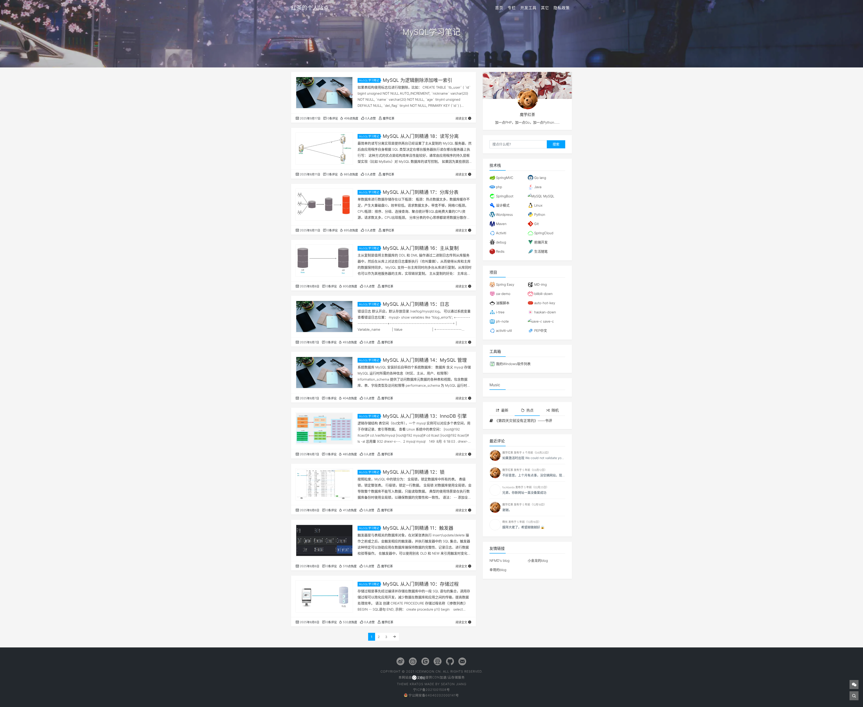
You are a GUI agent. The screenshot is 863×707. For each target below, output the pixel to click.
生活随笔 (540, 251)
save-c (548, 321)
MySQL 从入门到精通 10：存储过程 (421, 584)
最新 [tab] (504, 410)
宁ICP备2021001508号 (431, 689)
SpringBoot (504, 196)
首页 (499, 8)
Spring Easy (504, 284)
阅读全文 (461, 118)
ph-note (502, 321)
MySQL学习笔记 (369, 80)
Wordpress (504, 214)
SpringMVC (504, 178)
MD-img (540, 284)
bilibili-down (543, 294)
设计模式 (502, 205)
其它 (545, 8)
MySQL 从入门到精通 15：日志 (416, 304)
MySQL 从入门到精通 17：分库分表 (420, 192)
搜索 (556, 144)
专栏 (512, 8)
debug (500, 242)
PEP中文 (540, 330)
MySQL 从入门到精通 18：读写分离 (421, 136)
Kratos (416, 684)
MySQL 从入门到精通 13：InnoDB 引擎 (425, 416)
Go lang (539, 178)
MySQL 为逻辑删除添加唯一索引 (417, 80)
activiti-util (503, 330)
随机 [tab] (555, 410)
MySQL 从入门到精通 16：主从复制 (421, 248)
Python (539, 214)
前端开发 (540, 242)
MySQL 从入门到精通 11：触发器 (418, 528)
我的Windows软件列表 (513, 364)
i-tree (500, 312)
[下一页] (394, 637)
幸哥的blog (497, 570)
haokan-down (544, 312)
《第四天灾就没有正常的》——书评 (523, 420)
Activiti (500, 233)
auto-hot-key (544, 303)
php (498, 187)
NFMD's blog (499, 560)
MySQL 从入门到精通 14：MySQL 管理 (425, 360)
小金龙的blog (538, 560)
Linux (538, 205)
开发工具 (528, 8)
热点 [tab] (530, 410)
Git (536, 224)
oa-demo (502, 294)
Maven (501, 224)
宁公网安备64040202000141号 (434, 695)
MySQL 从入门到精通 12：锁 (414, 472)
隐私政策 (562, 8)
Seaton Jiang (453, 684)
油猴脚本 (502, 303)
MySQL (548, 196)
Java (537, 187)
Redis (500, 251)
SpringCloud (543, 233)
